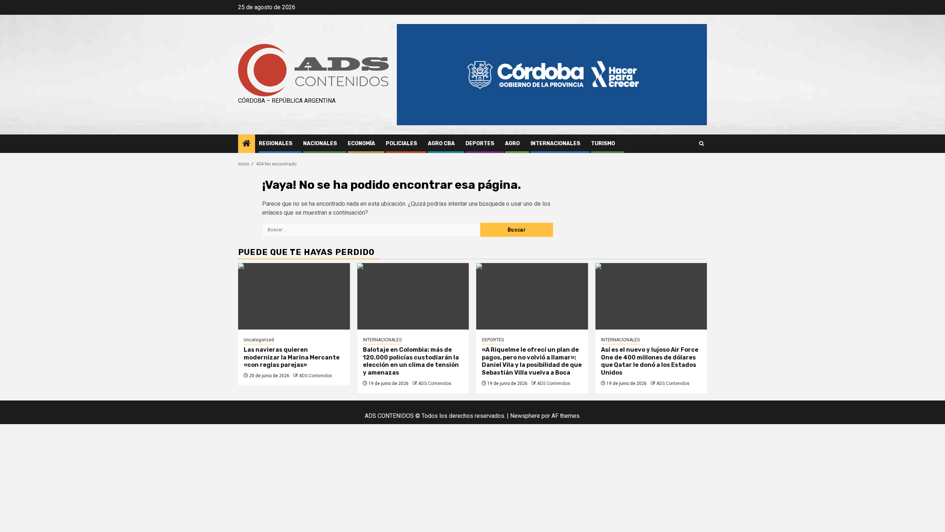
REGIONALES (275, 143)
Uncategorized (259, 339)
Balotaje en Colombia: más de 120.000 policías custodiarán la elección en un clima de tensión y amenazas (411, 361)
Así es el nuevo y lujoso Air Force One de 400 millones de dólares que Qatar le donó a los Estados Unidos (649, 361)
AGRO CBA (441, 143)
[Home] (247, 144)
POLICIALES (401, 143)
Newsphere (525, 415)
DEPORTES (479, 143)
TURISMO (603, 143)
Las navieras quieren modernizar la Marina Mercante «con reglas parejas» (292, 357)
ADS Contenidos (315, 375)
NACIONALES (320, 143)
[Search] (701, 143)
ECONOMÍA (361, 143)
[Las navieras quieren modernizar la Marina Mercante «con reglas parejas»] (294, 296)
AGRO (512, 143)
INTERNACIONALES (555, 143)
